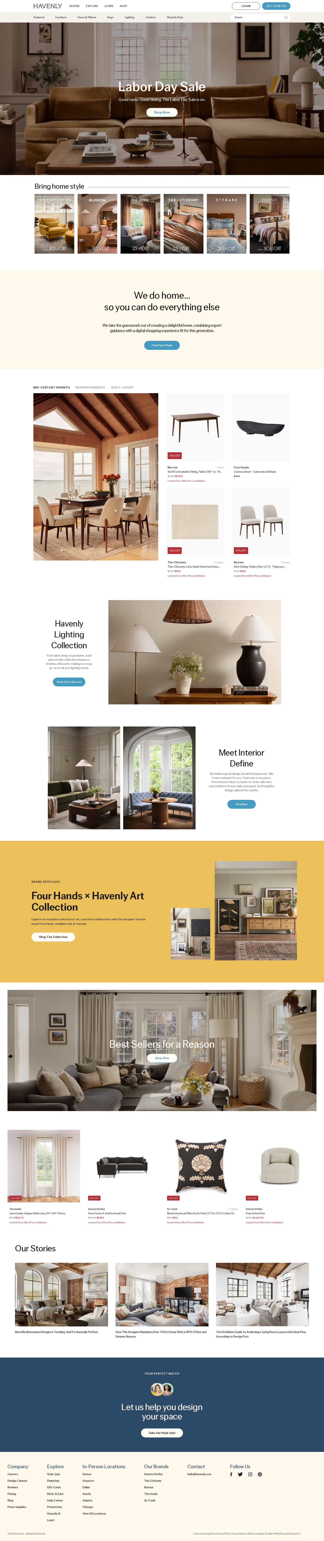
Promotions (54, 1507)
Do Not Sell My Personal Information (283, 1533)
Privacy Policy (223, 1533)
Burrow (148, 1487)
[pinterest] (260, 1474)
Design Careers (17, 1480)
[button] (54, 224)
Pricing (12, 1494)
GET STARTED (276, 6)
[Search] (286, 17)
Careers (13, 1474)
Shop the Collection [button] (69, 681)
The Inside (151, 1494)
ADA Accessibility (256, 1533)
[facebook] (231, 1474)
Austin (86, 1494)
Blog (10, 1500)
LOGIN (246, 6)
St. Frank (149, 1500)
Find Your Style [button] (162, 345)
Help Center (55, 1500)
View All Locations (94, 1513)
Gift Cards (54, 1487)
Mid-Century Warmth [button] (51, 387)
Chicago (87, 1507)
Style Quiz (53, 1474)
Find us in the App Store (204, 1533)
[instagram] (250, 1474)
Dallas (86, 1487)
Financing (53, 1480)
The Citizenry (152, 1480)
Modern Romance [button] (90, 387)
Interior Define (153, 1474)
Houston (88, 1480)
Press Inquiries (17, 1507)
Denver (87, 1474)
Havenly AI (53, 1513)
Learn (50, 1520)
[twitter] (240, 1474)
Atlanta (87, 1500)
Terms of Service (239, 1533)
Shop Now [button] (162, 112)
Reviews (13, 1487)
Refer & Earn (55, 1494)
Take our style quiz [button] (162, 1433)
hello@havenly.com (199, 1474)
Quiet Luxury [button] (122, 387)
